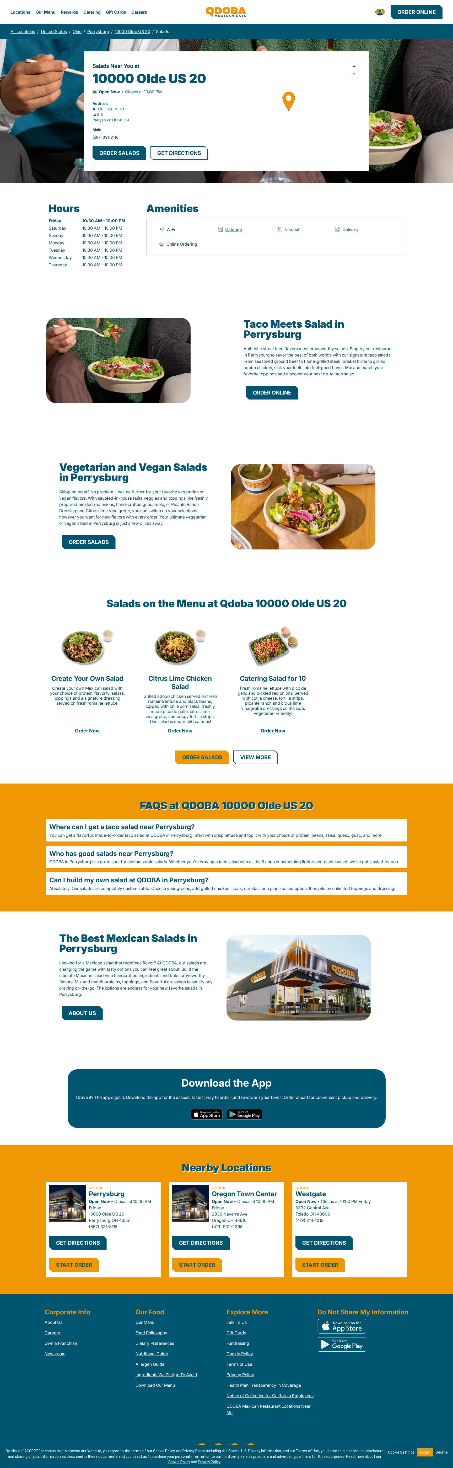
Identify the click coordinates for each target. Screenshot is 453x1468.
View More (255, 757)
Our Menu (46, 12)
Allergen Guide (150, 1364)
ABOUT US (82, 1013)
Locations (20, 12)
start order (74, 1265)
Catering (92, 12)
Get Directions (78, 1243)
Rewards (69, 12)
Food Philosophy (151, 1332)
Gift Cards (116, 12)
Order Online (416, 12)
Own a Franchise (61, 1343)
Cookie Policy (239, 1353)
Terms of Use (239, 1364)
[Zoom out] (354, 74)
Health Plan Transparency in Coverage (263, 1385)
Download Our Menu (155, 1385)
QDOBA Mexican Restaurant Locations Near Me (268, 1409)
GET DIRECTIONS (179, 153)
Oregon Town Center (244, 1194)
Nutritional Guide (152, 1353)
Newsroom (55, 1353)
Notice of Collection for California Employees (270, 1395)
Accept (425, 1452)
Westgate (310, 1194)
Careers (139, 12)
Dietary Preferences (155, 1343)
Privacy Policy (240, 1374)
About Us (53, 1322)
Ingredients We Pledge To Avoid (166, 1374)
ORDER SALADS (119, 153)
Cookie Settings (401, 1452)
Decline (442, 1452)
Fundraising (237, 1343)
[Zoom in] (354, 66)
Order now (87, 730)
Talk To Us (236, 1322)
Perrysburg (107, 1194)
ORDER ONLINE (272, 393)
